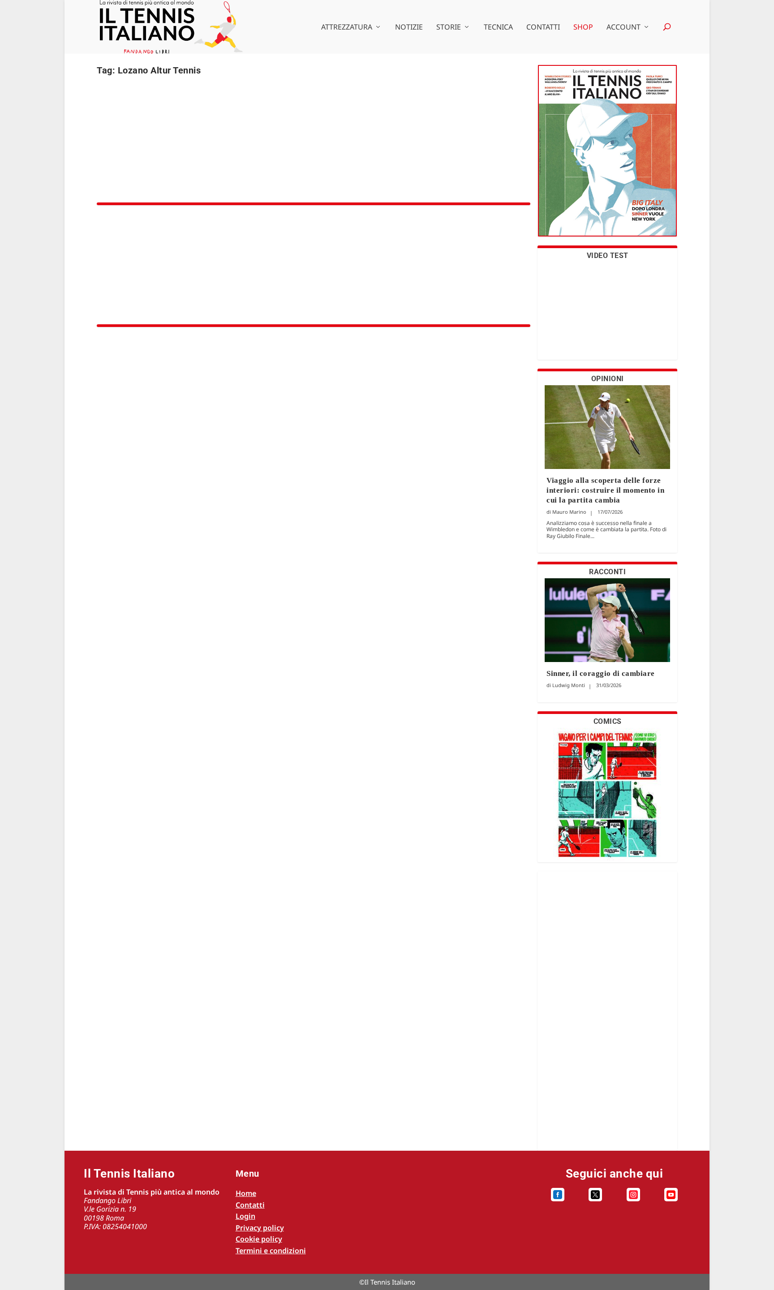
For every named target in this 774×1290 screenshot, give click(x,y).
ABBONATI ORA (608, 156)
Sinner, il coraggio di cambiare (600, 673)
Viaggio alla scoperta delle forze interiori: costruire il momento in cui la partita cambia (605, 490)
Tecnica (498, 27)
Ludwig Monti (568, 685)
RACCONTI (607, 572)
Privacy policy (260, 1228)
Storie (448, 27)
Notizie (409, 27)
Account (623, 27)
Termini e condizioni (271, 1251)
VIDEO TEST (607, 255)
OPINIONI (607, 378)
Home (246, 1193)
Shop (583, 27)
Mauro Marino (569, 511)
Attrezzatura (346, 27)
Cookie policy (259, 1239)
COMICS (607, 721)
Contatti (543, 27)
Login (245, 1216)
